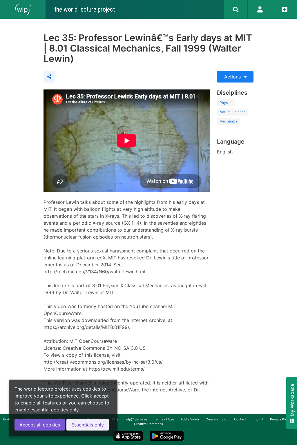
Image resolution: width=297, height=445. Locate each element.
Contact (240, 419)
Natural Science (233, 112)
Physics (226, 102)
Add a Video (190, 419)
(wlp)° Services (135, 419)
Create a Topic (216, 419)
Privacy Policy (280, 419)
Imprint (258, 419)
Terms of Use (164, 419)
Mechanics (229, 121)
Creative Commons (148, 424)
